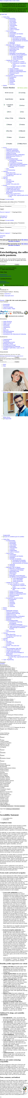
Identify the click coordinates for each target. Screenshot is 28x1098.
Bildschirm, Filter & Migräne (13, 45)
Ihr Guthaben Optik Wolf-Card (13, 174)
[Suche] (0, 214)
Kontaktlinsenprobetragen (9, 345)
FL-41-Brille (12, 52)
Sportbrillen (12, 35)
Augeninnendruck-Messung (13, 151)
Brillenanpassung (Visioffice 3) (13, 156)
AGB (4, 328)
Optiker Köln (6, 324)
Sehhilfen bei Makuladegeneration (17, 71)
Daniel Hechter (9, 99)
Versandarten (6, 325)
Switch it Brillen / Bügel (9, 308)
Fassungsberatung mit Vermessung (11, 346)
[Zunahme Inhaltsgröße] (0, 736)
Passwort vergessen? (5, 212)
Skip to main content (14, 0)
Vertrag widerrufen (4, 351)
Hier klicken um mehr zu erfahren (18, 240)
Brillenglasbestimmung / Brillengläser (15, 154)
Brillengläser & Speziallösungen (17, 53)
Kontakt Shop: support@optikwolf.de (18, 195)
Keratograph (6, 340)
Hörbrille (11, 78)
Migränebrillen (13, 50)
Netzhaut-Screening (11, 153)
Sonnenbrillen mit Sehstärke (16, 33)
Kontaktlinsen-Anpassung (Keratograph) (15, 161)
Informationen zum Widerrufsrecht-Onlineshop (14, 334)
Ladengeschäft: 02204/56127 (13, 188)
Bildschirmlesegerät (14, 73)
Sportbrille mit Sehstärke (15, 36)
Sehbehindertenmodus (5, 679)
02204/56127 (3, 281)
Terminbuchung (10, 181)
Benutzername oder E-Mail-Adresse (12, 202)
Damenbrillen (12, 19)
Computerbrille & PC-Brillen (16, 47)
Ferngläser (11, 74)
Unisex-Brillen (13, 22)
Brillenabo (8, 157)
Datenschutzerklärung (8, 331)
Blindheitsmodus (4, 712)
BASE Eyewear (9, 92)
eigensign (22, 99)
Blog (10, 196)
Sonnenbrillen (12, 32)
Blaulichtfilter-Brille (14, 49)
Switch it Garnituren (14, 29)
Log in (2, 209)
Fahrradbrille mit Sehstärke (19, 38)
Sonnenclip (12, 42)
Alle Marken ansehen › (22, 87)
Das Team (8, 179)
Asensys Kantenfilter (17, 57)
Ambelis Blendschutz (17, 59)
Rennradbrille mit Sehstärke (19, 39)
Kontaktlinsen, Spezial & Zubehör (14, 75)
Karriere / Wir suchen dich (12, 184)
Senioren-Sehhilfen (14, 68)
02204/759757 (3, 274)
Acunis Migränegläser (17, 56)
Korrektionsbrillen (10, 18)
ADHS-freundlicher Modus (7, 699)
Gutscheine (12, 84)
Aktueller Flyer (10, 175)
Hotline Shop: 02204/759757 (13, 193)
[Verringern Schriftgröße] (0, 751)
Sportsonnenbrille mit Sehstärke (20, 40)
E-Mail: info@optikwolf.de (13, 189)
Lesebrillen (12, 26)
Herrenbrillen (12, 21)
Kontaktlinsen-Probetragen (15, 163)
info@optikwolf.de (4, 282)
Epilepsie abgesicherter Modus (7, 668)
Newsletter (9, 182)
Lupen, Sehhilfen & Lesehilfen (16, 61)
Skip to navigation (4, 0)
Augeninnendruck (7, 339)
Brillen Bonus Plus (10, 172)
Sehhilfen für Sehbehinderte (16, 70)
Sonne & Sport (10, 31)
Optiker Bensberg (7, 321)
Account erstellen (9, 199)
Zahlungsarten (6, 327)
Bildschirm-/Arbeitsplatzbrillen (16, 46)
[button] (14, 740)
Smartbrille (12, 80)
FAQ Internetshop (10, 170)
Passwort (5, 206)
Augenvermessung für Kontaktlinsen (18, 164)
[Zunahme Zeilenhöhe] (0, 754)
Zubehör (11, 82)
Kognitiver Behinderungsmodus (8, 688)
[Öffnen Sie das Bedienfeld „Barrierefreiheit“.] (0, 1097)
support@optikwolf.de (5, 276)
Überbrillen (12, 43)
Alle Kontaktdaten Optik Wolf (13, 186)
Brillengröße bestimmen (12, 149)
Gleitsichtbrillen (13, 25)
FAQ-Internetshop (7, 332)
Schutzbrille (12, 81)
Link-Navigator (4, 803)
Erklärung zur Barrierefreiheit (12, 808)
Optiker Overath (7, 323)
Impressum (5, 330)
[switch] (24, 1093)
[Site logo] (3, 14)
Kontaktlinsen (12, 77)
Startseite (2, 300)
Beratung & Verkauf (8, 343)
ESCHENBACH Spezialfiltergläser (18, 54)
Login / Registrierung (8, 659)
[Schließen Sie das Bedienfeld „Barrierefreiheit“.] (8, 665)
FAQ (7, 168)
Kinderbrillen (12, 24)
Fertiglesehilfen (13, 28)
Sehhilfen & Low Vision (12, 60)
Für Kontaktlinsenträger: (12, 158)
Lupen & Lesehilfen (8, 307)
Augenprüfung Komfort (9, 342)
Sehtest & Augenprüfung (12, 150)
